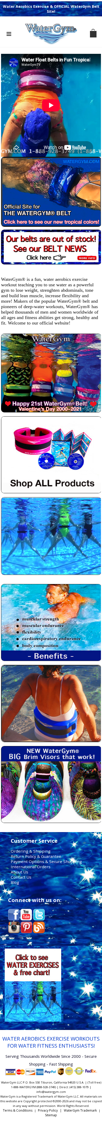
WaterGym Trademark (80, 1110)
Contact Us (21, 877)
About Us (19, 871)
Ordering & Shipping (30, 851)
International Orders (30, 866)
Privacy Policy (48, 1110)
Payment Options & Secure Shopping (46, 861)
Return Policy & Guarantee (36, 856)
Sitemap (51, 1115)
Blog (15, 882)
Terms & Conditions (17, 1110)
